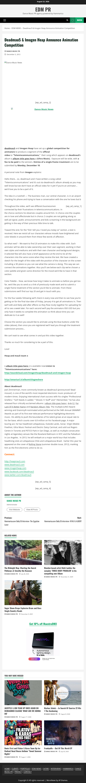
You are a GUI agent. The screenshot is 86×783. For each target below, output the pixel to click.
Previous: (21, 521)
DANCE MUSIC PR (13, 51)
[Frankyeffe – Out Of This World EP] (63, 732)
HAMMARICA (68, 768)
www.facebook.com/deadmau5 (19, 471)
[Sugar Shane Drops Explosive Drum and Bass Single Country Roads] (23, 592)
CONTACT (28, 772)
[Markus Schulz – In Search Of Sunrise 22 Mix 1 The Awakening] (63, 692)
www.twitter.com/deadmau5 (17, 475)
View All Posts (32, 509)
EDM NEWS (36, 768)
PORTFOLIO (25, 768)
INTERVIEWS (56, 768)
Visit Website (14, 509)
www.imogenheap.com (15, 468)
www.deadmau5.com (14, 464)
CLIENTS (15, 768)
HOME (7, 768)
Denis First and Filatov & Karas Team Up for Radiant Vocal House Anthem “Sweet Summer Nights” (22, 751)
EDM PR (43, 9)
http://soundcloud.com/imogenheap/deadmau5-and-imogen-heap (37, 372)
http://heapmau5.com (14, 461)
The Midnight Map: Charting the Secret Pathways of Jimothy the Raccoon (20, 569)
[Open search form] (67, 20)
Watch (79, 20)
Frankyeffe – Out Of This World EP (58, 748)
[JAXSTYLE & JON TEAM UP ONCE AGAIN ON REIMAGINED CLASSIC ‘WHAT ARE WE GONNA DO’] (23, 692)
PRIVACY (18, 772)
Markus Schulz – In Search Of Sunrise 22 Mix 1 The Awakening (62, 709)
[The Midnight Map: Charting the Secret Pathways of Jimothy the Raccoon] (23, 552)
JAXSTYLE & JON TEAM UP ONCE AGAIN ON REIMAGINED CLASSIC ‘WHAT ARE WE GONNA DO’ (22, 711)
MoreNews (51, 780)
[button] (4, 20)
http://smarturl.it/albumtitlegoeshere (23, 379)
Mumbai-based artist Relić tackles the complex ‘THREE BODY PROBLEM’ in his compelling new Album (60, 570)
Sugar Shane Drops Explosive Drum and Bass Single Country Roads (22, 609)
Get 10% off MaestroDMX (43, 624)
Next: (63, 519)
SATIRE (46, 768)
